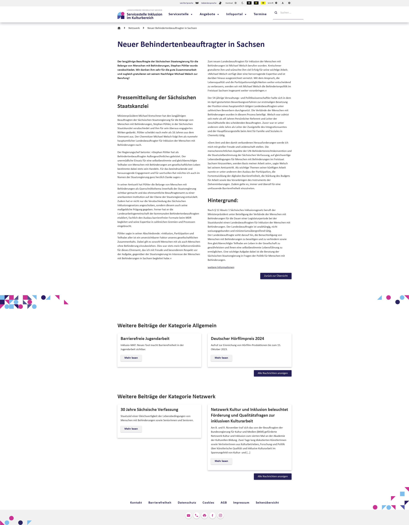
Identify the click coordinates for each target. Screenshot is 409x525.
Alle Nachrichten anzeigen (273, 373)
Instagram (220, 515)
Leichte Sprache (186, 3)
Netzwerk (134, 28)
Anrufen (196, 515)
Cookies (208, 502)
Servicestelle (179, 14)
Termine (260, 14)
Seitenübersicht (267, 502)
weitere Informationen (221, 267)
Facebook (212, 515)
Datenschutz (187, 502)
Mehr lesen (131, 358)
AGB (224, 502)
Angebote (207, 14)
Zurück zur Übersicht (276, 275)
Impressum (241, 502)
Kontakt (136, 502)
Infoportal (234, 14)
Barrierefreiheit (159, 502)
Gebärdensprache (208, 3)
